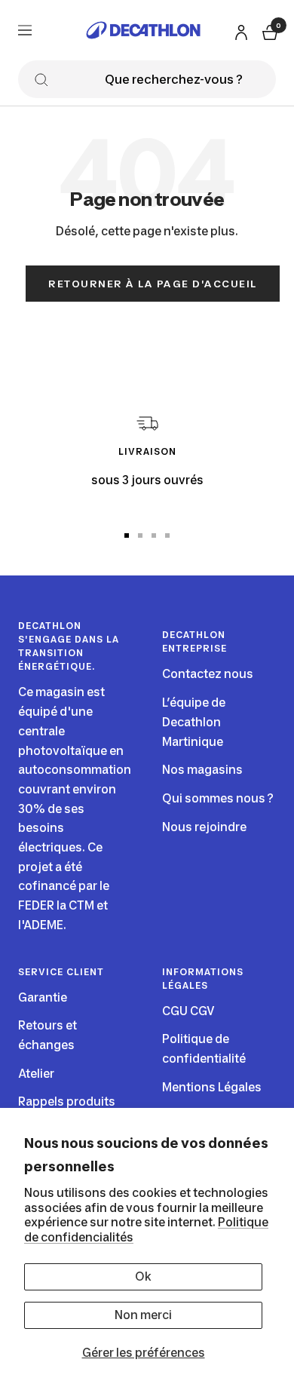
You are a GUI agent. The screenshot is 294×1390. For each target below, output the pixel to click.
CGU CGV (188, 1011)
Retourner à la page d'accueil (152, 284)
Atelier (36, 1073)
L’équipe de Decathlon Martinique (193, 721)
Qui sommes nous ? (218, 798)
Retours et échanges (47, 1035)
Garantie (42, 997)
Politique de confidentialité (204, 1049)
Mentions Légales (212, 1087)
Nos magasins (202, 770)
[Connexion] (239, 29)
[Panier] (268, 30)
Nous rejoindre (204, 827)
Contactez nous (207, 674)
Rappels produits (66, 1101)
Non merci (143, 1315)
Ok (143, 1276)
